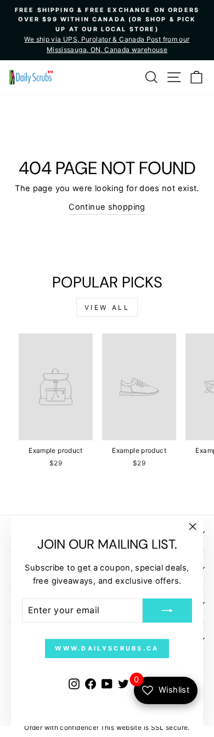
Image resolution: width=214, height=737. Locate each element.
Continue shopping (107, 207)
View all (107, 307)
